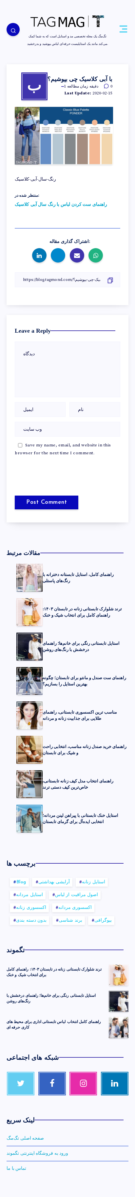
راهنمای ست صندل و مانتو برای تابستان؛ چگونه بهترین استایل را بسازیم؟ (84, 680)
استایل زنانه (93, 882)
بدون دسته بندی (31, 920)
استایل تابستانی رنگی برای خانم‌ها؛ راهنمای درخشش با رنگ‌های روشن (81, 646)
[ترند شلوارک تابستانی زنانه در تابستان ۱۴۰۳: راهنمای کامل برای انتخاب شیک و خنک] (118, 975)
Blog (21, 882)
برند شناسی (70, 920)
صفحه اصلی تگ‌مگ (25, 1138)
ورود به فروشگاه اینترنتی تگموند (37, 1153)
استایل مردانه (29, 895)
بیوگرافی (103, 920)
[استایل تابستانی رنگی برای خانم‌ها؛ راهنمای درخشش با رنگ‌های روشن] (118, 1001)
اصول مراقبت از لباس (76, 895)
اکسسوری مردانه (75, 907)
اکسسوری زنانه (31, 907)
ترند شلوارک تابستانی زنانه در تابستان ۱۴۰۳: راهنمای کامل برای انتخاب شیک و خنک (82, 612)
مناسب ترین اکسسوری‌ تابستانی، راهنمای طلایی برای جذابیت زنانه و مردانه (80, 715)
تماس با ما (16, 1168)
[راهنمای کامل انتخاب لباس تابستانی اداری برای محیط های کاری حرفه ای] (118, 1027)
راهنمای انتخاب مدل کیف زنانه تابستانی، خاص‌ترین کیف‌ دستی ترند (78, 784)
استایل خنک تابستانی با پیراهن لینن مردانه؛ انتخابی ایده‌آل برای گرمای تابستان (80, 818)
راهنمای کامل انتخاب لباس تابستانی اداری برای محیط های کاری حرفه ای (54, 1024)
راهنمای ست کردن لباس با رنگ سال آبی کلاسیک (61, 204)
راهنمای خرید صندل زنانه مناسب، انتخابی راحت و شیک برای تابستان (84, 749)
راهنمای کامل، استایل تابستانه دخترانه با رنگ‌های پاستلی (78, 577)
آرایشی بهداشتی (54, 882)
